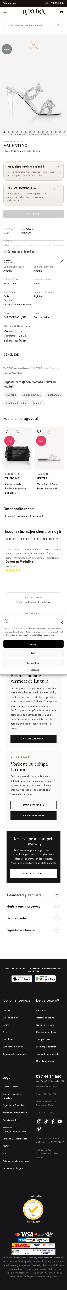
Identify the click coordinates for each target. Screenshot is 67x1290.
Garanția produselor (45, 1061)
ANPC (6, 1146)
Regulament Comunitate (14, 1105)
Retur (5, 1032)
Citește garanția (33, 739)
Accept (33, 643)
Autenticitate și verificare (24, 895)
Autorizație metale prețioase (16, 1160)
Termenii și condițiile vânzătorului (12, 1096)
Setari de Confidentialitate (15, 1138)
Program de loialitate (45, 1017)
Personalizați (33, 662)
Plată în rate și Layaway (23, 906)
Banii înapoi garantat (46, 1046)
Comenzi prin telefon (46, 1032)
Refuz (33, 653)
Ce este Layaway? (33, 873)
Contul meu (8, 1039)
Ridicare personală (45, 1024)
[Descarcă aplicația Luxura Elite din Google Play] (45, 978)
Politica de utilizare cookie (15, 1112)
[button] (62, 622)
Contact (6, 1010)
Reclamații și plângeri (13, 1168)
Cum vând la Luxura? (13, 1046)
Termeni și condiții (11, 1086)
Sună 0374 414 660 (33, 805)
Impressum (35, 669)
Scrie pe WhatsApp (34, 815)
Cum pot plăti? (43, 1039)
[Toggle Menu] (5, 12)
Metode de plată (10, 1017)
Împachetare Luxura (21, 930)
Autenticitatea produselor (48, 1053)
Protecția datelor (10, 1120)
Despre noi (41, 1010)
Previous (57, 576)
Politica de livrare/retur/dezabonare (14, 1129)
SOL (5, 1153)
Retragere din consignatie (15, 1053)
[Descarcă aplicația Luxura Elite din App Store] (22, 978)
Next (60, 576)
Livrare (6, 1024)
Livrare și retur (17, 918)
